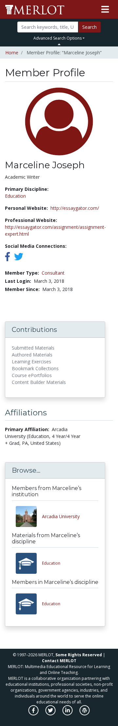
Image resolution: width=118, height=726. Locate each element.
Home (11, 52)
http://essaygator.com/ (74, 208)
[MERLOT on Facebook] (34, 714)
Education (15, 196)
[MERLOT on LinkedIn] (68, 714)
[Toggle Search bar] (59, 44)
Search (89, 27)
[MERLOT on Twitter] (51, 714)
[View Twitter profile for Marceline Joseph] (18, 258)
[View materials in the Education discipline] (29, 563)
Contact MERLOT (59, 660)
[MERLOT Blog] (84, 714)
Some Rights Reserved (78, 655)
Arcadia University (61, 516)
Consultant (53, 273)
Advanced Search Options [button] (57, 38)
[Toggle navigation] (105, 9)
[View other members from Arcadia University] (29, 516)
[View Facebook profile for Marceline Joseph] (7, 258)
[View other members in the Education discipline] (29, 603)
